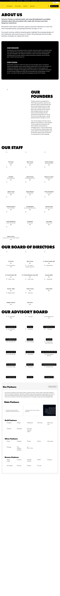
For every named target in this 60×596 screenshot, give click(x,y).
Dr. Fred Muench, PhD (11, 339)
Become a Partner (52, 386)
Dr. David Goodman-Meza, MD (49, 364)
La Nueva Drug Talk (34, 0)
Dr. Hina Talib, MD (11, 364)
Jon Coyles (30, 327)
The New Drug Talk (27, 0)
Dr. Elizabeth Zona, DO (49, 327)
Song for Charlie (19, 0)
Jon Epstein (30, 339)
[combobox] (56, 2)
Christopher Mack (49, 377)
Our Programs (9, 6)
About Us (25, 6)
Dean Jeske (30, 377)
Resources (32, 6)
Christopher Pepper (11, 377)
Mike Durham (30, 364)
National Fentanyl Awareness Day (44, 0)
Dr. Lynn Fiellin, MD (11, 352)
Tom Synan (49, 339)
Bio (11, 165)
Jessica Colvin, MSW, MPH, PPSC (49, 352)
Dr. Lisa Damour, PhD (11, 327)
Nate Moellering (30, 352)
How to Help (17, 6)
